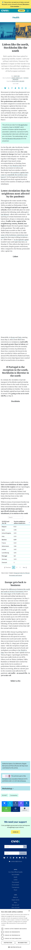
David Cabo (17, 76)
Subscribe (23, 853)
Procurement (15, 882)
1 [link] (13, 567)
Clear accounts (15, 907)
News (15, 902)
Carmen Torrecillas (16, 77)
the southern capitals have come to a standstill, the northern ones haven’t (15, 175)
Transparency (15, 887)
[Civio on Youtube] (19, 857)
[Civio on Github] (22, 857)
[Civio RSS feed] (25, 857)
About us (15, 897)
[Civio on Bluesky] (4, 857)
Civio (10, 127)
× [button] (29, 911)
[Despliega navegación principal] (28, 11)
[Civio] (5, 11)
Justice (15, 879)
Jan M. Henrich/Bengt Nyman (23, 38)
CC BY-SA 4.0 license (19, 781)
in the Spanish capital (21, 239)
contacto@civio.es (16, 861)
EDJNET (17, 127)
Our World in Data (16, 166)
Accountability (15, 874)
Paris (20, 337)
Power (15, 890)
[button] (8, 788)
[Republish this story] (25, 88)
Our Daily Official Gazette (15, 872)
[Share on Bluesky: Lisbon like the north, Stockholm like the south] (5, 88)
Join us (21, 10)
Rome (13, 337)
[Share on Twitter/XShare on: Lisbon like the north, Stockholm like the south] (8, 88)
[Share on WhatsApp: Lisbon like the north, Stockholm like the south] (18, 88)
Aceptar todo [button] (8, 942)
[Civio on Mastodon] (13, 857)
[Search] (25, 846)
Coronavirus (13, 795)
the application (22, 125)
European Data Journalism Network (13, 779)
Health (15, 877)
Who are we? (15, 905)
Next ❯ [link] (25, 567)
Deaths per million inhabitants (19, 522)
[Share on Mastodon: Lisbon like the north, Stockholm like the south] (15, 88)
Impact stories (15, 900)
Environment (15, 884)
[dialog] (15, 929)
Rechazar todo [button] (22, 942)
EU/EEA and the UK (5, 522)
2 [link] (16, 567)
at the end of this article (13, 138)
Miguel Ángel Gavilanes (18, 81)
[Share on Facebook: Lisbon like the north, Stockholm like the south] (12, 88)
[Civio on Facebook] (7, 857)
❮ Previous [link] (7, 567)
